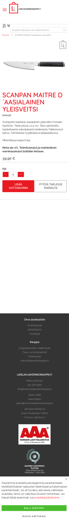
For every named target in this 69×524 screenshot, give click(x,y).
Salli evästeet (34, 508)
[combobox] (38, 29)
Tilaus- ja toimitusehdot (34, 352)
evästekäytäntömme (46, 497)
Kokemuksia (34, 356)
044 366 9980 (34, 385)
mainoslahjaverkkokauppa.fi (34, 360)
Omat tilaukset (34, 325)
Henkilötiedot (34, 329)
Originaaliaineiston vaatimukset (34, 348)
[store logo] (25, 8)
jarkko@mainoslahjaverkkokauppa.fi (34, 403)
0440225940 (34, 399)
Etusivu (5, 35)
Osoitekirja (34, 334)
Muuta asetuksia (34, 516)
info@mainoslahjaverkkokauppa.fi (34, 389)
